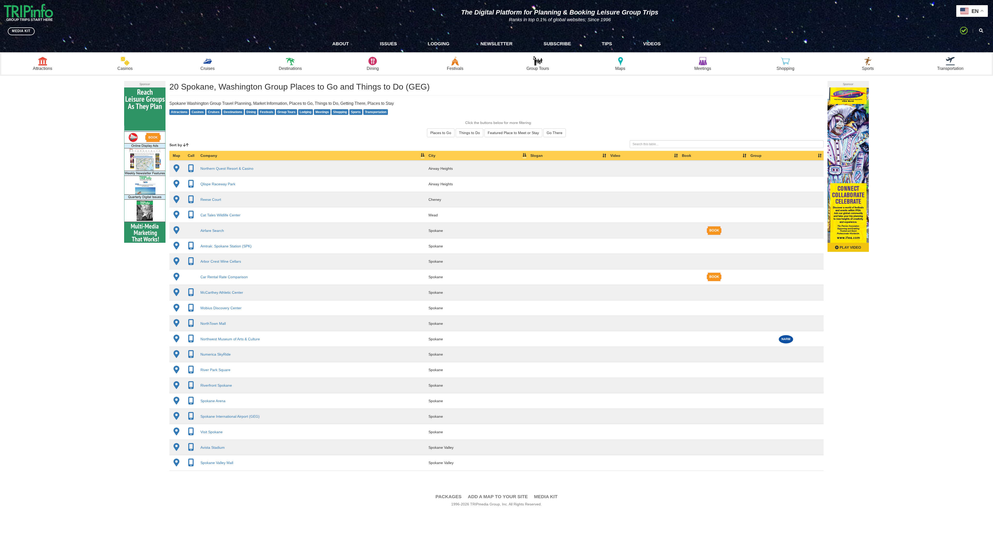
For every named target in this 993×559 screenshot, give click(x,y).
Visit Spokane (211, 432)
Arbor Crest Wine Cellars (220, 261)
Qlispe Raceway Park (217, 184)
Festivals (266, 112)
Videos (652, 43)
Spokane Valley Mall (216, 463)
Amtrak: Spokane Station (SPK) (226, 246)
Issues (388, 43)
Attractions (179, 112)
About (340, 43)
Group (756, 155)
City (431, 155)
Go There (554, 133)
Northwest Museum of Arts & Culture (230, 339)
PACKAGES (448, 496)
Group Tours (286, 112)
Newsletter (496, 43)
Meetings (322, 112)
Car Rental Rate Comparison (224, 277)
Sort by (176, 145)
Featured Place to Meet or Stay (513, 133)
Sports (356, 112)
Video (615, 155)
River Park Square (215, 370)
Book (686, 155)
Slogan (536, 155)
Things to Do (469, 133)
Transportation (375, 112)
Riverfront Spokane (216, 385)
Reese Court (210, 199)
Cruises (214, 112)
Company (208, 155)
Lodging (438, 43)
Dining (251, 112)
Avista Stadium (212, 447)
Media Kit (546, 496)
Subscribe (557, 43)
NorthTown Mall (213, 323)
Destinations (233, 112)
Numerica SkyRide (215, 354)
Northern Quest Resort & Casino (226, 168)
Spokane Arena (212, 401)
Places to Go (440, 133)
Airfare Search (212, 231)
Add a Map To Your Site (498, 496)
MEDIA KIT (21, 31)
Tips (607, 43)
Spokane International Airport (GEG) (230, 416)
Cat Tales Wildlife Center (220, 215)
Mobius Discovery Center (221, 308)
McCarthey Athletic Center (221, 292)
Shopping (340, 112)
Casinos (198, 112)
